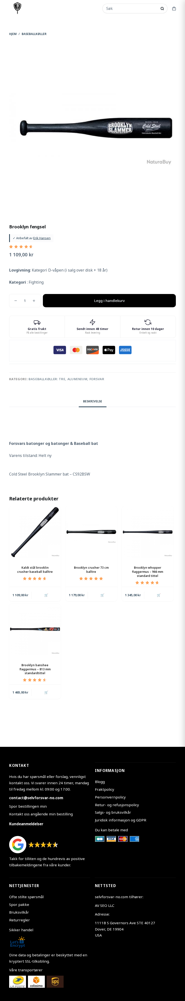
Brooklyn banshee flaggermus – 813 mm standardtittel (35, 669)
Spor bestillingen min (28, 806)
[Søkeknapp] (162, 8)
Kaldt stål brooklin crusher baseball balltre (35, 570)
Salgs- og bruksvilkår (113, 812)
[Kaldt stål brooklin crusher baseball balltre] (35, 532)
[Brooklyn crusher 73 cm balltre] (91, 532)
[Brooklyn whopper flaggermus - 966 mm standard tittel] (147, 532)
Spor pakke (19, 904)
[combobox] (132, 8)
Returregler (19, 919)
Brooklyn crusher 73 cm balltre (91, 570)
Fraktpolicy (104, 789)
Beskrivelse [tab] (92, 401)
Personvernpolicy (110, 797)
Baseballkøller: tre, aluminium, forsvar (66, 379)
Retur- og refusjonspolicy (117, 804)
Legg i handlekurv (109, 300)
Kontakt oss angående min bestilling (41, 814)
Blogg (100, 781)
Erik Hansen (42, 238)
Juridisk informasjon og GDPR (120, 820)
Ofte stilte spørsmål (26, 896)
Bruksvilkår (19, 912)
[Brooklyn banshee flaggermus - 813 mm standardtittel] (35, 629)
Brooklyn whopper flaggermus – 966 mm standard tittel (147, 572)
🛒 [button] (46, 595)
